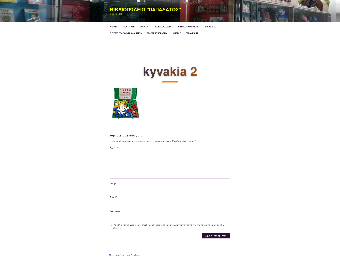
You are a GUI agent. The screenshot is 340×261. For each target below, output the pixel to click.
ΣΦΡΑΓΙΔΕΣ (210, 26)
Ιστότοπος (115, 211)
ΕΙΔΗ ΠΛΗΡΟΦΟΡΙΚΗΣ (188, 26)
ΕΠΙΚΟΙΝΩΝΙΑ (192, 33)
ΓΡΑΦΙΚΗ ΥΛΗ (128, 26)
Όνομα (114, 183)
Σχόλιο (114, 147)
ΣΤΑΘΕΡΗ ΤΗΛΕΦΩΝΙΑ (157, 33)
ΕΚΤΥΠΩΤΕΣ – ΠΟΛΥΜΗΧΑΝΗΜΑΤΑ (126, 33)
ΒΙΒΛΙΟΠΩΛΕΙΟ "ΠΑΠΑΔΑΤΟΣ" (145, 9)
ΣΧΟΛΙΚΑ (144, 26)
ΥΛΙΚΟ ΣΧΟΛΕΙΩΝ (163, 26)
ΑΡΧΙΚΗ (113, 26)
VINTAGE (177, 33)
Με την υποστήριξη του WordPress (124, 255)
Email (113, 197)
